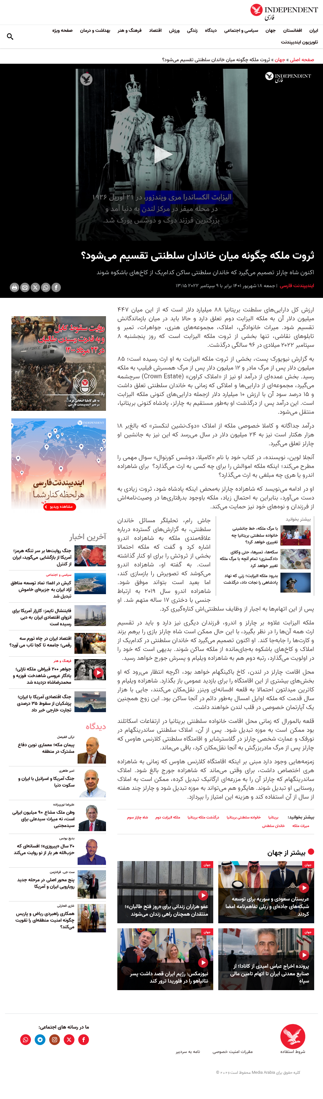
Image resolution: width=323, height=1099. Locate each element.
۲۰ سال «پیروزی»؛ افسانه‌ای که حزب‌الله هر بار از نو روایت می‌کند (44, 849)
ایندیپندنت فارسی (296, 286)
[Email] (25, 287)
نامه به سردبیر (188, 1051)
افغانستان (292, 30)
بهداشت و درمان (95, 30)
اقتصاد (155, 30)
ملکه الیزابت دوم (168, 817)
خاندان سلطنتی (273, 826)
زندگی (192, 30)
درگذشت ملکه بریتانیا (203, 817)
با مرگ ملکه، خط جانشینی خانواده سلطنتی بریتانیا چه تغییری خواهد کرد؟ (255, 535)
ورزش (174, 30)
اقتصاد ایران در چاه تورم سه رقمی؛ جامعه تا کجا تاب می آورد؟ (40, 642)
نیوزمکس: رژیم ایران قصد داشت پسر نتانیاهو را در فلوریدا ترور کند (169, 977)
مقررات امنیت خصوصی (233, 1051)
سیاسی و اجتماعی (241, 30)
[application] (161, 155)
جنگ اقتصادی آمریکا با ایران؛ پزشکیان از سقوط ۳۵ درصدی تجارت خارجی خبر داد (44, 703)
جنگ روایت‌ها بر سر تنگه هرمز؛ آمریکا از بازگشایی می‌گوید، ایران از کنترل (42, 557)
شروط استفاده (292, 1051)
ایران (313, 30)
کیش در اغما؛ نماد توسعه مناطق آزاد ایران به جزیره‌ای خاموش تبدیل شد (41, 589)
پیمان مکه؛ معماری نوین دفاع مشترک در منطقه (46, 748)
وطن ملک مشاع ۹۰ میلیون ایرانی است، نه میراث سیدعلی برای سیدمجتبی (43, 819)
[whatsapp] (25, 1039)
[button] (161, 154)
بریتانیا (273, 817)
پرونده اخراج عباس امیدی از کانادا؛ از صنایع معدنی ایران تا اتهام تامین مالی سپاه (269, 974)
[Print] (14, 287)
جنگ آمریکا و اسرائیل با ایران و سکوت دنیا (46, 782)
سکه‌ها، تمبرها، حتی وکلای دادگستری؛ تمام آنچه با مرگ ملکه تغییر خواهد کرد (249, 559)
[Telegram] (40, 1039)
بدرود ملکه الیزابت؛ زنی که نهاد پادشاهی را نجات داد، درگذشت (251, 580)
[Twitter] (35, 287)
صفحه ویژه (62, 30)
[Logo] (288, 77)
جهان (271, 30)
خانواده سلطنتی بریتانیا (244, 817)
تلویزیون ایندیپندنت (299, 42)
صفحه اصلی (302, 60)
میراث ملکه (300, 826)
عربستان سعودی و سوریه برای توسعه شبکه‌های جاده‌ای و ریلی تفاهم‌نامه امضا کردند (267, 906)
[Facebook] (56, 287)
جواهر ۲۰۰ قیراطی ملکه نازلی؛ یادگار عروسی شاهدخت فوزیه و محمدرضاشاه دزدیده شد (42, 675)
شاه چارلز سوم (137, 817)
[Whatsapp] (45, 287)
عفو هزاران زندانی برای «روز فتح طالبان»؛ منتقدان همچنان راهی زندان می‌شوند (166, 910)
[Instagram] (54, 1039)
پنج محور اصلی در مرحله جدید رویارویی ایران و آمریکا (45, 883)
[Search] (10, 36)
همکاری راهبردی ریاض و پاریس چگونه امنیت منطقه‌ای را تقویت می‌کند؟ (44, 920)
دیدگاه (211, 30)
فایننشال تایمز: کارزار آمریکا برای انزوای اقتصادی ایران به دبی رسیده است (41, 617)
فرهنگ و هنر (130, 30)
